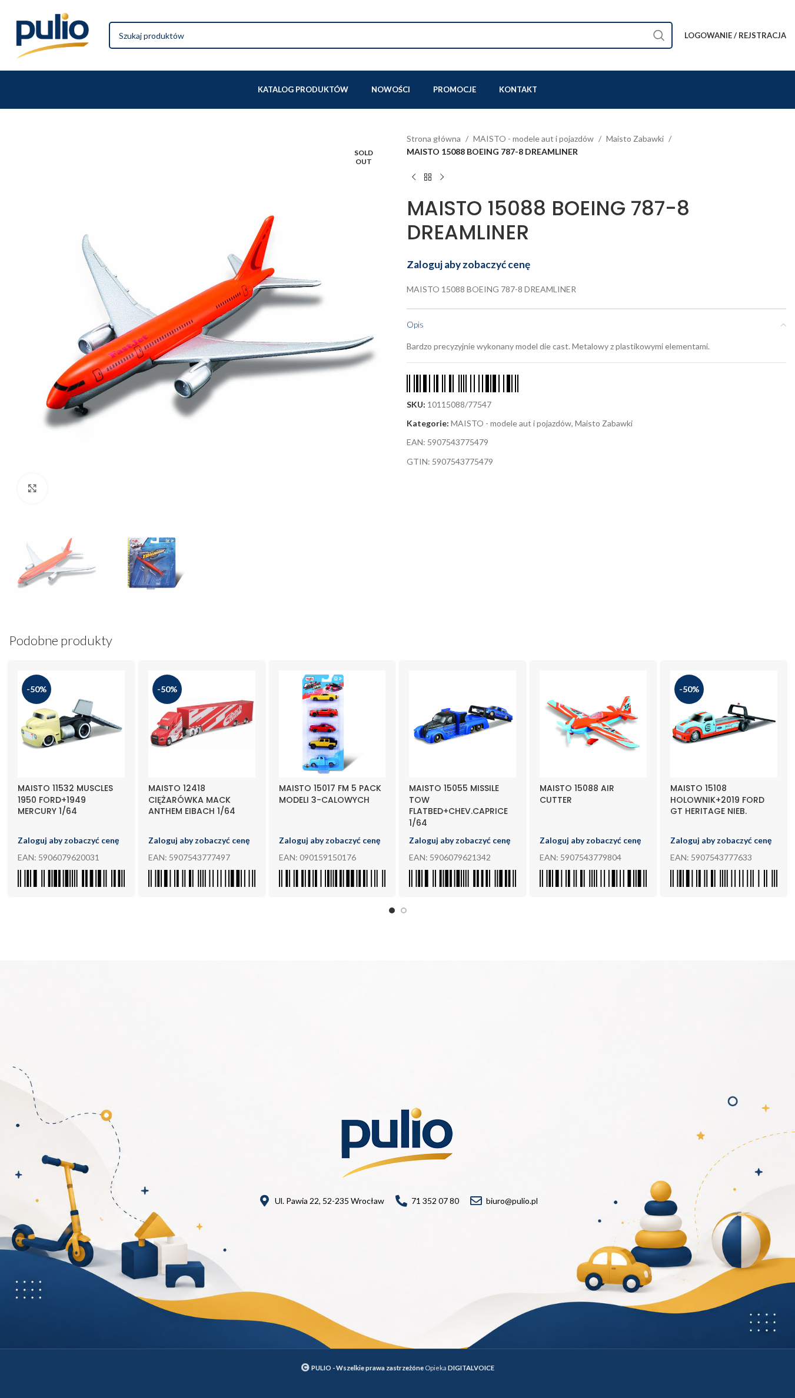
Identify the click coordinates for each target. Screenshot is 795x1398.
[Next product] (442, 178)
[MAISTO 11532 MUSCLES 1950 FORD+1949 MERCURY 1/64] (71, 724)
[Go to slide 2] (404, 910)
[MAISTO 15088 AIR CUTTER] (593, 724)
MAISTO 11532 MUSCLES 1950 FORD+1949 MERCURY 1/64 (65, 799)
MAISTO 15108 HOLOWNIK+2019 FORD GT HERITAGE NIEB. (717, 799)
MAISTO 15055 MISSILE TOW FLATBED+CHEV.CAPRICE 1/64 (458, 805)
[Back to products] (428, 178)
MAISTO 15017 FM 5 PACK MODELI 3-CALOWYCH (330, 794)
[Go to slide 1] (392, 910)
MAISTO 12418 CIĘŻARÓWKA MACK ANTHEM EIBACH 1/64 (191, 799)
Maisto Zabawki (635, 139)
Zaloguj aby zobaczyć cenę (468, 264)
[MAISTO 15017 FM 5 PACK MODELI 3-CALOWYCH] (332, 724)
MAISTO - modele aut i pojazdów (533, 139)
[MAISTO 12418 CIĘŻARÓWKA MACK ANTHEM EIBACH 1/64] (201, 724)
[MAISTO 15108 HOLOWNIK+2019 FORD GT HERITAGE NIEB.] (723, 724)
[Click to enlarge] (32, 488)
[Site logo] (53, 34)
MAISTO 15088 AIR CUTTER (577, 794)
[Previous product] (414, 178)
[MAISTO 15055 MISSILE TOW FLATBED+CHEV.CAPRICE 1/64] (462, 724)
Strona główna (434, 139)
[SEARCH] (659, 35)
